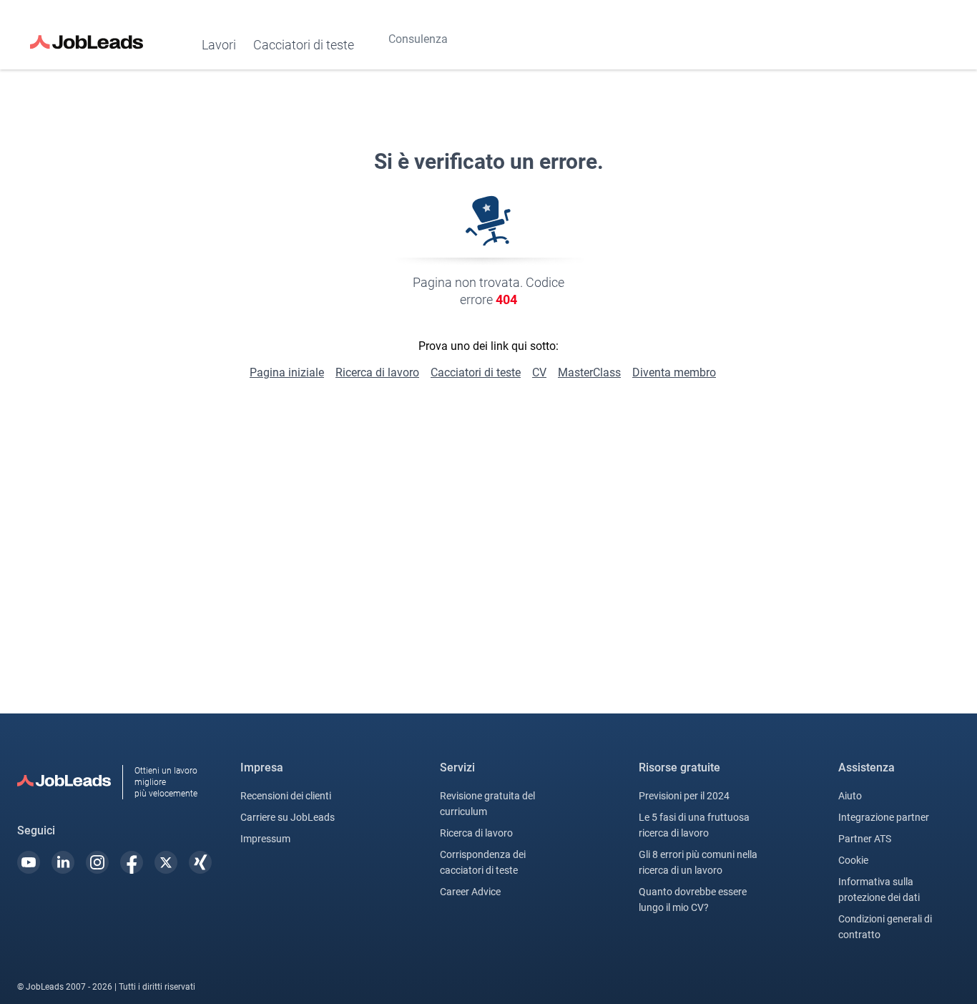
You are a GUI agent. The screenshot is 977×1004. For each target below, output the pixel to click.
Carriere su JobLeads (287, 817)
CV (539, 372)
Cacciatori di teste (303, 44)
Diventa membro (674, 372)
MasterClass (589, 372)
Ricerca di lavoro (377, 372)
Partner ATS (864, 838)
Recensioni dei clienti (285, 795)
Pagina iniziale (287, 372)
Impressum (265, 838)
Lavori (219, 44)
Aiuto (850, 795)
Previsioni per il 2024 (684, 795)
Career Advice (470, 891)
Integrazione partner (883, 817)
